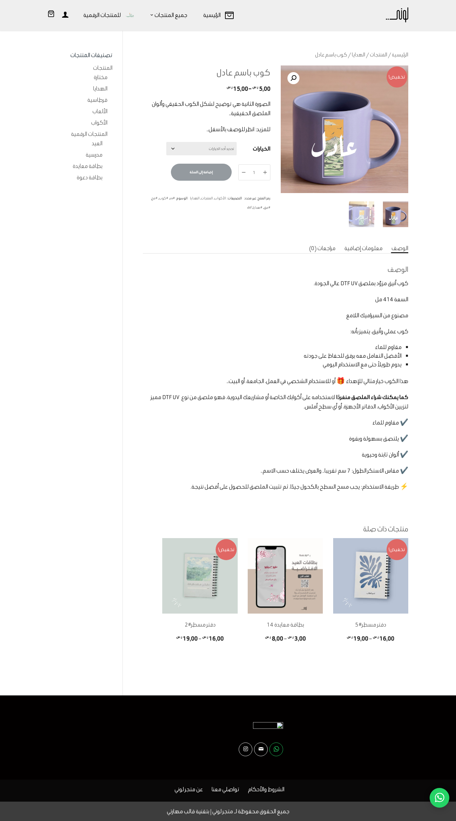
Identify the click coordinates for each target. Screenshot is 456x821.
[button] (293, 78)
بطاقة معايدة (87, 166)
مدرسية (94, 155)
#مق (267, 207)
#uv (172, 198)
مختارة (100, 77)
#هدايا (257, 207)
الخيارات (261, 149)
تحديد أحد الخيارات (370, 651)
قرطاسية (97, 100)
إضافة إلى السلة (201, 172)
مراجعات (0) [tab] (322, 248)
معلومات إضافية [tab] (364, 248)
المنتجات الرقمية (89, 134)
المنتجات (378, 54)
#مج (155, 198)
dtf (249, 207)
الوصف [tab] (400, 248)
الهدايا (358, 54)
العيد (97, 143)
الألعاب (99, 111)
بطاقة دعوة (89, 177)
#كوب (163, 198)
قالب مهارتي (181, 811)
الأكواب (220, 198)
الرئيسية (400, 54)
